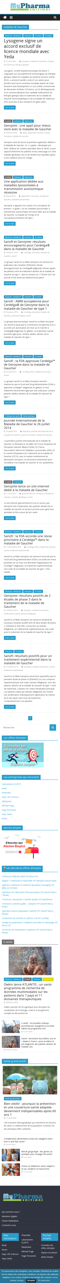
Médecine (28, 121)
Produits (38, 36)
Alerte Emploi (47, 1257)
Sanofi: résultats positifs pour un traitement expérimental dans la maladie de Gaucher (28, 659)
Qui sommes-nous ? (11, 1212)
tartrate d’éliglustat (28, 614)
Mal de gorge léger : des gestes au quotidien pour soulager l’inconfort (36, 1153)
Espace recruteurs (49, 1252)
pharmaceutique (18, 316)
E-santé (8, 121)
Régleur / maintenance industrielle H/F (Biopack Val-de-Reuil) (29, 880)
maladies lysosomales (20, 199)
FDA (32, 372)
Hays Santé (7, 814)
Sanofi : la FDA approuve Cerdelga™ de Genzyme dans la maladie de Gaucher (29, 364)
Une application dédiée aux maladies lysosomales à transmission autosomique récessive (23, 186)
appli (25, 133)
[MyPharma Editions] (5, 17)
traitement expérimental (19, 550)
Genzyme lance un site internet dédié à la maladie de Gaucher (26, 488)
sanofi (14, 256)
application (25, 196)
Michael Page (8, 805)
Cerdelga (27, 252)
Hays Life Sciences (10, 797)
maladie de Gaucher (38, 61)
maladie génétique (19, 497)
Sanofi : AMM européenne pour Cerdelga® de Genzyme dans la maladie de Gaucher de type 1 (26, 305)
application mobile (35, 133)
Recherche (48, 979)
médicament (9, 614)
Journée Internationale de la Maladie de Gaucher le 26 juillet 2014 (27, 424)
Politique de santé (12, 416)
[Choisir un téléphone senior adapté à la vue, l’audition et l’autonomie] (11, 1164)
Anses (4, 818)
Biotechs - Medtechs (13, 36)
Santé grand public (12, 1098)
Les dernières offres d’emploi (23, 868)
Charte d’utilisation (10, 1220)
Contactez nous (9, 1225)
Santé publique (29, 416)
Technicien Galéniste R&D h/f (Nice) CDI (20, 876)
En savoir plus (44, 1280)
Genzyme (7, 136)
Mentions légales (9, 1216)
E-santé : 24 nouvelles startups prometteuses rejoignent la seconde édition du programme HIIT (37, 1026)
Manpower (7, 801)
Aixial (4, 788)
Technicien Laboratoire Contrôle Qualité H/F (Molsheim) (27, 899)
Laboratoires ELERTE (11, 784)
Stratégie (48, 36)
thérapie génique (22, 65)
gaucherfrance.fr (28, 493)
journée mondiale (28, 435)
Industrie (28, 36)
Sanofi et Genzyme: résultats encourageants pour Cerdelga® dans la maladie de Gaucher (27, 245)
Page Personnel (9, 810)
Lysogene (25, 61)
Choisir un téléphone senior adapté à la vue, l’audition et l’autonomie (38, 1167)
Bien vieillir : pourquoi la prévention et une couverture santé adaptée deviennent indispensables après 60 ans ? (30, 1109)
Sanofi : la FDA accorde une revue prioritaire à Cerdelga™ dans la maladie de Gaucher (28, 539)
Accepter (31, 1280)
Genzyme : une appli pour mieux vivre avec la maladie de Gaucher (27, 127)
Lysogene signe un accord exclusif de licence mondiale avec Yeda (26, 49)
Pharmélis (6, 792)
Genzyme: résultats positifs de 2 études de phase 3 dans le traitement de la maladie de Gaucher (27, 601)
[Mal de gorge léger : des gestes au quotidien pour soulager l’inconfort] (11, 1150)
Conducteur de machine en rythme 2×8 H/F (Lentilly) (25, 918)
